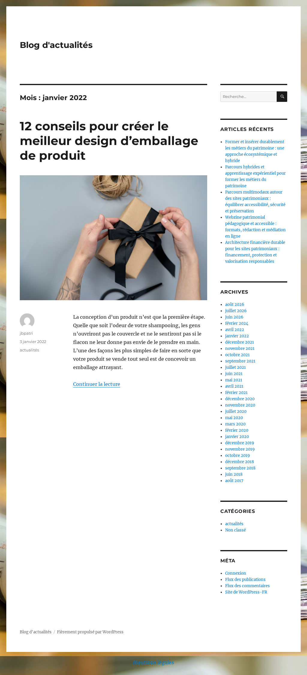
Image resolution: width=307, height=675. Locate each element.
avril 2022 (234, 329)
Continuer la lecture (96, 384)
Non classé (235, 530)
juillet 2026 (236, 310)
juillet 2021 (235, 367)
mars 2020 (235, 424)
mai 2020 (234, 417)
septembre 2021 (240, 361)
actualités (29, 350)
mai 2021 (233, 380)
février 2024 (236, 323)
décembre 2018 (239, 461)
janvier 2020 (237, 436)
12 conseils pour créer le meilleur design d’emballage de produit (109, 141)
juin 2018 (234, 474)
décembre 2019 (239, 443)
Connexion (235, 573)
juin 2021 (234, 373)
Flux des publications (245, 579)
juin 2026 (234, 317)
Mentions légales (153, 662)
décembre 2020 (240, 398)
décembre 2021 (239, 342)
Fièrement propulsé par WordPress (90, 632)
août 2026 (234, 304)
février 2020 (236, 430)
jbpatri (26, 333)
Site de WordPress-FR (246, 592)
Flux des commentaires (247, 585)
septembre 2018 (240, 468)
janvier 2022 (237, 336)
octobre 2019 (237, 455)
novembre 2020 (240, 405)
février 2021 (236, 392)
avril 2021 (234, 386)
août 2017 (234, 480)
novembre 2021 (240, 348)
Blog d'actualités (56, 45)
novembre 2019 (240, 449)
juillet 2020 (235, 411)
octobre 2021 (237, 354)
